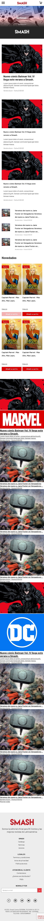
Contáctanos (21, 873)
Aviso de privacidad (21, 860)
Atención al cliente (21, 870)
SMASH (21, 839)
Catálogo (21, 842)
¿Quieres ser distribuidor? (21, 876)
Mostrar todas (5, 581)
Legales (21, 854)
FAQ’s (21, 879)
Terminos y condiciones (21, 857)
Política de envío (21, 864)
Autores (21, 848)
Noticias (21, 845)
